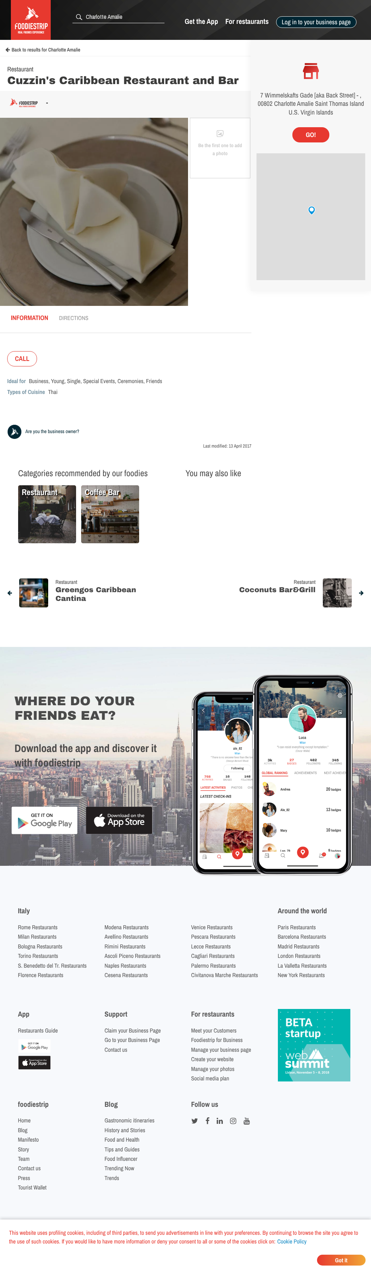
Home (24, 1120)
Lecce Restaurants (211, 946)
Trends (112, 1178)
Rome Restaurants (38, 927)
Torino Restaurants (38, 956)
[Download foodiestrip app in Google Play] (44, 833)
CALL (22, 358)
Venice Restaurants (212, 927)
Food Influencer (121, 1159)
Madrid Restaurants (299, 946)
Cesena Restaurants (126, 975)
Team (24, 1159)
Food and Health (122, 1139)
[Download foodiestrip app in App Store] (119, 833)
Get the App (201, 21)
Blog (23, 1130)
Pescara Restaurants (213, 936)
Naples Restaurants (125, 965)
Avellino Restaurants (127, 936)
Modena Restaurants (127, 927)
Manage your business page (221, 1050)
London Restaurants (299, 956)
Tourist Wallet (32, 1187)
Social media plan (210, 1078)
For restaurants (247, 21)
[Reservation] (34, 1051)
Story (23, 1149)
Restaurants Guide (38, 1030)
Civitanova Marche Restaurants (224, 975)
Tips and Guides (122, 1149)
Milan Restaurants (37, 936)
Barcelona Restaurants (302, 936)
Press (24, 1178)
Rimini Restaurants (125, 946)
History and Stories (125, 1130)
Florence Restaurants (40, 975)
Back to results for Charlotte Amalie (46, 50)
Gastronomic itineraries (130, 1120)
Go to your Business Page (132, 1040)
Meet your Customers (214, 1030)
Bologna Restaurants (40, 946)
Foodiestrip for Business (217, 1040)
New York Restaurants (301, 975)
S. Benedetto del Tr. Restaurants (52, 965)
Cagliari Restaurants (213, 956)
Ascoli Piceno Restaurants (133, 956)
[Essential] (34, 1067)
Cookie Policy (292, 1241)
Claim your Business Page (133, 1030)
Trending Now (119, 1168)
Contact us (116, 1050)
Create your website (212, 1059)
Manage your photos (213, 1069)
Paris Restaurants (297, 927)
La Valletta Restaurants (302, 965)
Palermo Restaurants (213, 965)
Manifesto (28, 1139)
